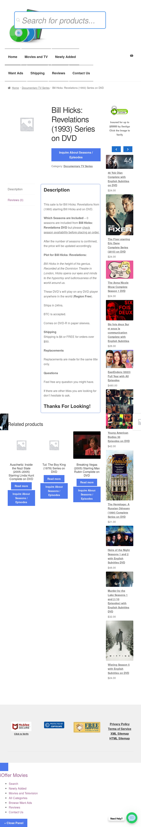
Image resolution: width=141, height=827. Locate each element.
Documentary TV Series (36, 88)
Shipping (37, 73)
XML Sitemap (120, 733)
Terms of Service (119, 729)
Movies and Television (23, 793)
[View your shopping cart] (119, 53)
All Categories (18, 798)
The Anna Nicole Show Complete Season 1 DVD (118, 287)
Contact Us (81, 73)
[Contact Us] (131, 817)
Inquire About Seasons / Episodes (76, 154)
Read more (21, 486)
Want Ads (15, 73)
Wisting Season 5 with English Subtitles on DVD (119, 669)
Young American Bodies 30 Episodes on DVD (119, 437)
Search (13, 783)
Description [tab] (15, 189)
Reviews (58, 73)
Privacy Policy (120, 724)
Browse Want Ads (20, 803)
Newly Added (65, 56)
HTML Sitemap (119, 738)
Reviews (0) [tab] (15, 200)
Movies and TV (36, 56)
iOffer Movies (14, 774)
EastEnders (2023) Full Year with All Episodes (119, 376)
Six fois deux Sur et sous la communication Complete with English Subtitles (118, 332)
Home (12, 56)
